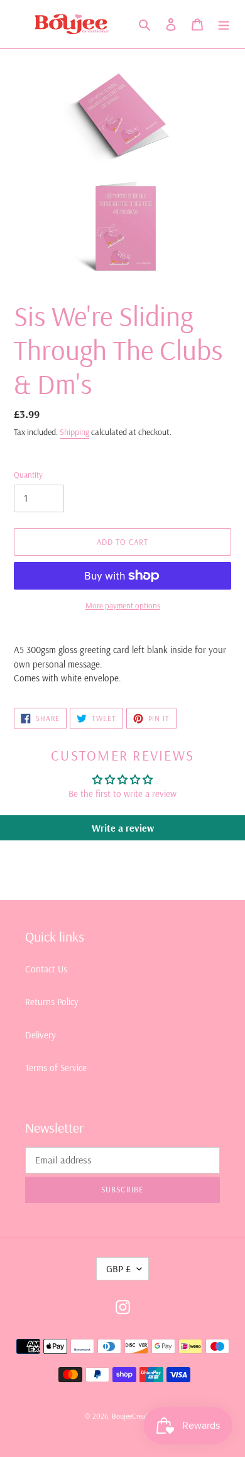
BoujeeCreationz (136, 1416)
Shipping (74, 431)
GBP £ (118, 1268)
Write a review (123, 828)
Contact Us (46, 969)
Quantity (28, 475)
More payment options (122, 605)
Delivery (40, 1035)
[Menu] (223, 24)
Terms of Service (56, 1068)
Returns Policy (52, 1002)
